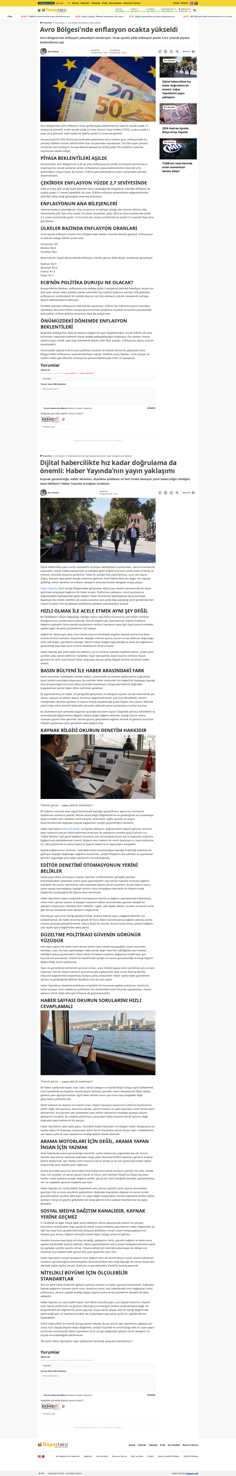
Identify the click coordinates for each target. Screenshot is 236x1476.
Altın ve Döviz (137, 1456)
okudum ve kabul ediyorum (68, 408)
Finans (151, 1456)
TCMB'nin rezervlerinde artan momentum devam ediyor (177, 167)
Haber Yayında (49, 588)
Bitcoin (168, 9)
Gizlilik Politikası (191, 1456)
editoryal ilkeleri (71, 828)
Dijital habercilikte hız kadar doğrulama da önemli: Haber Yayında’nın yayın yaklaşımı (176, 89)
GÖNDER (151, 408)
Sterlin (151, 9)
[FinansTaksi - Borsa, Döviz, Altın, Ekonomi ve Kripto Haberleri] (53, 1444)
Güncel (75, 3)
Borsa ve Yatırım (132, 3)
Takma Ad (45, 370)
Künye (176, 3)
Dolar (119, 9)
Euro (134, 9)
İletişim (184, 3)
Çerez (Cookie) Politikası (168, 1456)
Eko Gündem (115, 3)
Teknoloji (95, 3)
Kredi (104, 3)
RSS (43, 1473)
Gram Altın (185, 9)
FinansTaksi (47, 23)
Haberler (85, 3)
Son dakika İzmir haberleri (68, 1456)
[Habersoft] (192, 1473)
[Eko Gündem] (178, 66)
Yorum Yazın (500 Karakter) (53, 384)
